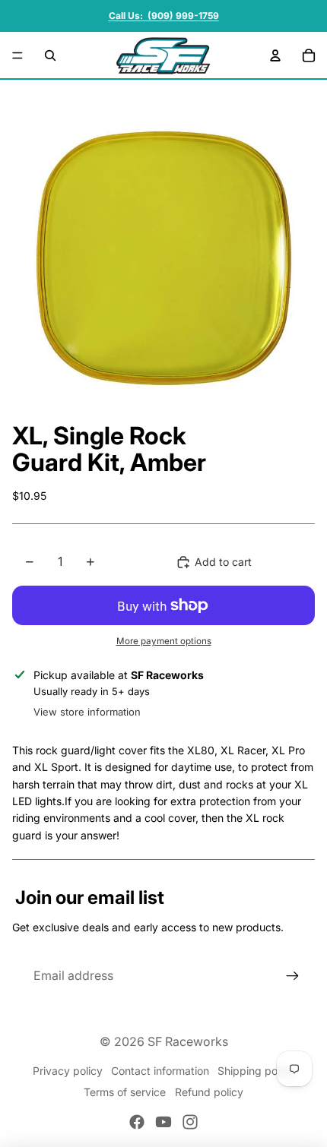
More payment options (163, 641)
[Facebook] (137, 1122)
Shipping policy (255, 1070)
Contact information (160, 1070)
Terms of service (125, 1091)
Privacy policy (68, 1070)
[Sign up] (293, 976)
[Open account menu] (275, 55)
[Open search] (50, 55)
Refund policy (209, 1091)
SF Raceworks (188, 1041)
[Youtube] (163, 1122)
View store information (87, 712)
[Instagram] (190, 1122)
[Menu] (17, 55)
